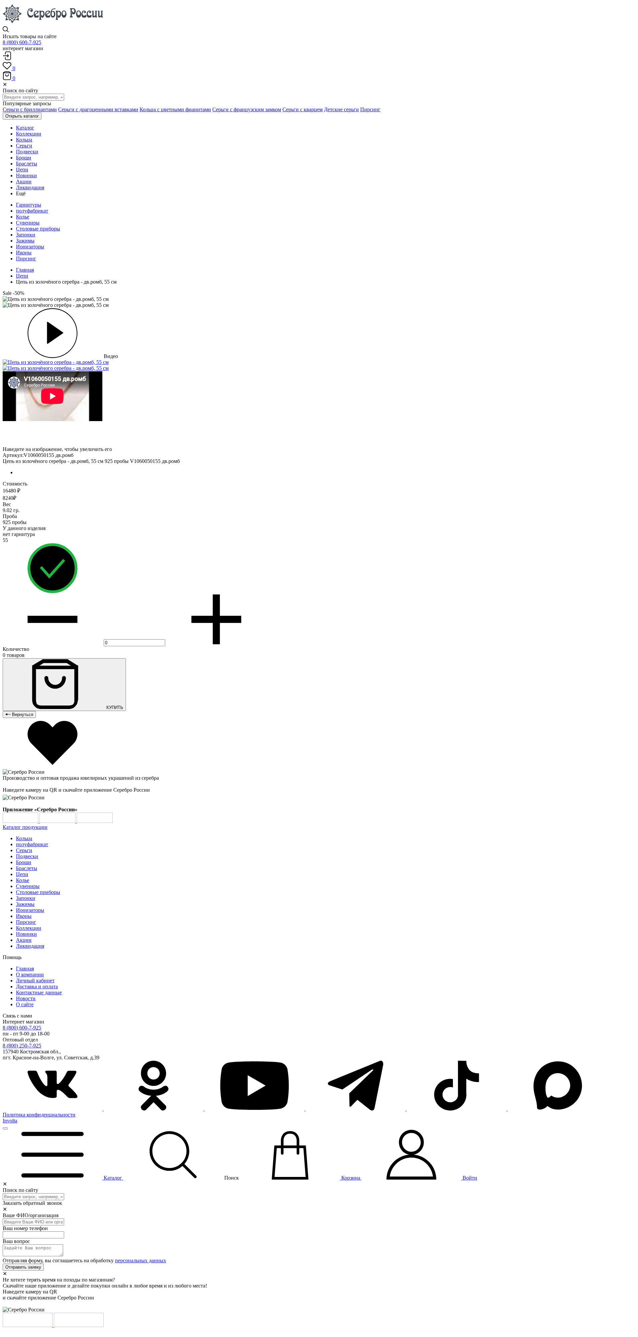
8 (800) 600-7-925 (22, 42)
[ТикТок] (457, 1109)
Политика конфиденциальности (39, 1114)
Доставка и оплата (37, 986)
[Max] (557, 1109)
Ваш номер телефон (25, 1228)
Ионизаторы (30, 246)
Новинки (26, 934)
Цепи (22, 276)
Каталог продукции (25, 827)
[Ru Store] (95, 821)
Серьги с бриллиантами (30, 109)
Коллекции (28, 928)
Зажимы (25, 240)
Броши (23, 862)
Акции (24, 940)
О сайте (25, 1004)
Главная (25, 270)
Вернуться (22, 714)
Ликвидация (30, 946)
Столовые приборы (38, 228)
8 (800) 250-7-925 (22, 1045)
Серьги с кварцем (302, 109)
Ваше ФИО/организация (30, 1215)
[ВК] (53, 1109)
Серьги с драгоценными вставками (98, 109)
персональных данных (140, 1260)
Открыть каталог (22, 116)
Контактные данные (39, 992)
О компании (30, 974)
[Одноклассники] (154, 1109)
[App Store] (58, 821)
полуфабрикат (32, 211)
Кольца (24, 838)
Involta (10, 1120)
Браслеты (26, 868)
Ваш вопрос (16, 1241)
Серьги (24, 850)
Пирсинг (370, 109)
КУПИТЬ (114, 707)
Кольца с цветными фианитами (175, 109)
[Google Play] (21, 821)
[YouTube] (255, 1109)
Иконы (24, 252)
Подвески (27, 856)
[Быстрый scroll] (5, 1128)
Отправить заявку (23, 1267)
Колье (22, 217)
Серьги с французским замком (246, 109)
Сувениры (28, 222)
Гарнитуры (28, 205)
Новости (26, 998)
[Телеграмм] (356, 1109)
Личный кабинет (35, 980)
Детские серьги (341, 109)
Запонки (25, 234)
